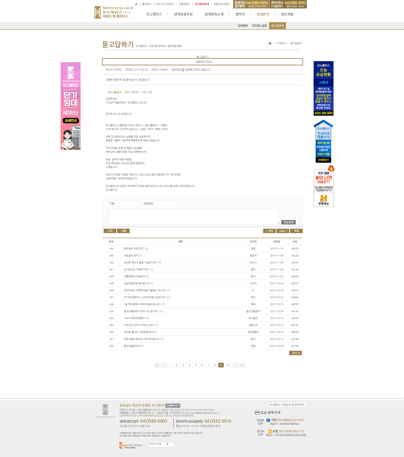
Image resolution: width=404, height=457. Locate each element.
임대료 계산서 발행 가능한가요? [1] (142, 262)
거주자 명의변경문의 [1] (136, 318)
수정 (144, 92)
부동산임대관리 (222, 4)
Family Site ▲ (159, 443)
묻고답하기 (277, 25)
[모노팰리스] (114, 10)
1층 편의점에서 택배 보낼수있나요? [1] (144, 304)
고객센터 (281, 43)
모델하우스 (184, 4)
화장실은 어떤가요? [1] (136, 248)
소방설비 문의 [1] (133, 255)
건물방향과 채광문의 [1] (136, 276)
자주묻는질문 (259, 25)
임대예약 (243, 25)
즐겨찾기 (147, 4)
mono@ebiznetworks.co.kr (204, 412)
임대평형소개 (214, 14)
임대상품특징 (183, 14)
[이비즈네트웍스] (132, 445)
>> (242, 365)
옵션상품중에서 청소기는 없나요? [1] (143, 311)
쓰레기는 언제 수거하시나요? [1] (141, 325)
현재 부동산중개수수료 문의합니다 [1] (143, 338)
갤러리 (240, 14)
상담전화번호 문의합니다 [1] (139, 283)
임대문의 (262, 14)
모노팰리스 (154, 14)
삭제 (150, 92)
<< (157, 365)
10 (228, 365)
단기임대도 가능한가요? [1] (138, 269)
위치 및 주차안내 (165, 4)
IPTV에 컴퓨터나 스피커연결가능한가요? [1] (147, 297)
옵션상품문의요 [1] (134, 345)
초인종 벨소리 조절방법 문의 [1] (140, 332)
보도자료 (287, 14)
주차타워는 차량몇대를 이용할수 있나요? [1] (147, 290)
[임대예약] (172, 405)
